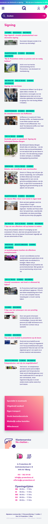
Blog (31, 516)
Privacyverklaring (28, 514)
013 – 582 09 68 (24, 475)
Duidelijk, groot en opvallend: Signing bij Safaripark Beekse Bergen (20, 140)
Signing (8, 32)
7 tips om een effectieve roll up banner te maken (23, 226)
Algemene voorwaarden (13, 514)
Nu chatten (21, 442)
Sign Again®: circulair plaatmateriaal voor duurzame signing (20, 36)
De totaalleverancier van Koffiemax (18, 114)
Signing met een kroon (13, 86)
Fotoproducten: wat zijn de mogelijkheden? (21, 363)
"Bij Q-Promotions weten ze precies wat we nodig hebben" (23, 60)
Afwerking (9, 166)
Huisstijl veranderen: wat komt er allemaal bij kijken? (22, 283)
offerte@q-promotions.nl (24, 480)
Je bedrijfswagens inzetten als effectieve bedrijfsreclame (20, 251)
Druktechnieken (21, 244)
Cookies (37, 514)
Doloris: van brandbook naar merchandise (20, 169)
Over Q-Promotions (22, 516)
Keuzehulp (17, 32)
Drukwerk (30, 53)
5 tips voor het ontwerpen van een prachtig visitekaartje (20, 311)
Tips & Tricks (20, 80)
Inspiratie (27, 32)
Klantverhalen (11, 53)
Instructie (9, 80)
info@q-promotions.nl (24, 477)
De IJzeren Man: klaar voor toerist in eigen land (22, 199)
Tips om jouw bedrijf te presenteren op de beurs (22, 338)
